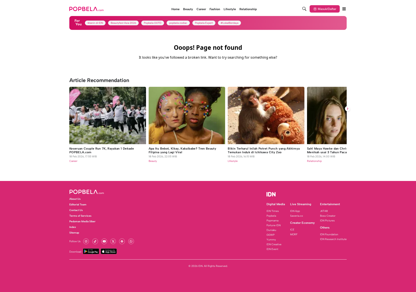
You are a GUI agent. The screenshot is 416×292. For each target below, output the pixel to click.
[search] (304, 8)
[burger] (344, 8)
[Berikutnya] (347, 108)
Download (75, 251)
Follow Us (75, 241)
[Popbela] (87, 9)
